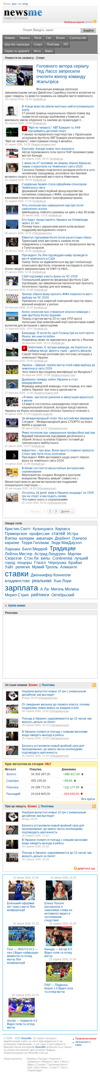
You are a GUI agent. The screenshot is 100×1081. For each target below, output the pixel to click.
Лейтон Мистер (18, 554)
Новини (10, 38)
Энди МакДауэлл (66, 543)
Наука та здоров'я (17, 51)
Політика (53, 44)
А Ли (44, 589)
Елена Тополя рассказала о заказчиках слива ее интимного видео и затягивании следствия (58, 912)
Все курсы (88, 799)
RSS (89, 22)
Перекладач (34, 1070)
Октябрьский (62, 595)
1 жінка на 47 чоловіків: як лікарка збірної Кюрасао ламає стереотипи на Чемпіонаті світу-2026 (56, 164)
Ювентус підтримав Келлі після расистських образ (57, 237)
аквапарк (44, 538)
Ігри (29, 1067)
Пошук (27, 30)
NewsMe (26, 1038)
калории (26, 538)
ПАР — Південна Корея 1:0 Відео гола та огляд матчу (58, 988)
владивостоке (17, 581)
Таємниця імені (56, 1064)
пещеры (24, 563)
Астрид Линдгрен (50, 554)
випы (45, 558)
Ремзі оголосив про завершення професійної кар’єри (58, 432)
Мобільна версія (74, 22)
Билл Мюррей (34, 549)
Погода (42, 1058)
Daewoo (79, 538)
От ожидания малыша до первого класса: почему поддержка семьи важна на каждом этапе (56, 706)
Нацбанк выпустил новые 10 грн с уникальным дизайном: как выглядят (54, 693)
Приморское (16, 534)
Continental (62, 558)
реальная (41, 580)
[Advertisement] (41, 634)
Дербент (62, 538)
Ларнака (12, 549)
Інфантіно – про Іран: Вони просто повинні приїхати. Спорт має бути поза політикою (58, 452)
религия (23, 567)
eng (25, 4)
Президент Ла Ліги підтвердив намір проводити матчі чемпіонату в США (55, 257)
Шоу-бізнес (41, 1067)
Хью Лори (62, 581)
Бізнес (60, 38)
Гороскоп (54, 1058)
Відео (49, 51)
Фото (37, 51)
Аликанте (68, 567)
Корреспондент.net (43, 144)
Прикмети (33, 1061)
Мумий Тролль (45, 567)
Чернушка (57, 563)
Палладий (13, 794)
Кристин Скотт (18, 529)
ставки (17, 573)
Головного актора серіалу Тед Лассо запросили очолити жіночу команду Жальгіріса (62, 74)
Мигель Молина (65, 589)
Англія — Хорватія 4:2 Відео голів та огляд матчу (22, 1024)
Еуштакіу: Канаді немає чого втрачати (48, 148)
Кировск (62, 529)
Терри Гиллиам (35, 543)
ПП (66, 44)
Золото (11, 774)
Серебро (12, 780)
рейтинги (40, 594)
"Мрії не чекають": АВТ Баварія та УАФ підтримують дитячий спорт (54, 129)
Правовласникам (85, 1038)
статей (58, 533)
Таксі (63, 1067)
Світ (49, 38)
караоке (12, 543)
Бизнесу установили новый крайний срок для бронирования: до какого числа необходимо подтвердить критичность (53, 749)
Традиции (62, 548)
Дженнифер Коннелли (51, 575)
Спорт (38, 44)
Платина (12, 787)
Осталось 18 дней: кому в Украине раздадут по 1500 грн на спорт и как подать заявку (58, 494)
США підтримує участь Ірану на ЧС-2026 (50, 276)
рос (14, 4)
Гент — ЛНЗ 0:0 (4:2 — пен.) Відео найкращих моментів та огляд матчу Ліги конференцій (22, 956)
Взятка (11, 538)
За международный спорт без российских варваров (57, 418)
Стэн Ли (31, 558)
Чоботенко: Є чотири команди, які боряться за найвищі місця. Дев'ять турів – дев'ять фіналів (60, 349)
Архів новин (16, 605)
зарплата (21, 587)
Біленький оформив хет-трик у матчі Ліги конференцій (21, 907)
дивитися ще (86, 868)
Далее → (67, 511)
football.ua (39, 99)
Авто (56, 1061)
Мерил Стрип (17, 595)
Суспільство (77, 38)
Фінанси (46, 1061)
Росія (38, 38)
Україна (24, 38)
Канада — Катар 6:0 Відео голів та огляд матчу (58, 953)
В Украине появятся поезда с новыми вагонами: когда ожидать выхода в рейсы (55, 733)
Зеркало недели (42, 414)
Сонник (40, 1064)
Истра (72, 534)
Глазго (40, 563)
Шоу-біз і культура (17, 44)
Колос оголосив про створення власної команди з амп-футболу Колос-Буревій (56, 313)
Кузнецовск (43, 529)
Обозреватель (42, 233)
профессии (39, 534)
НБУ (48, 764)
